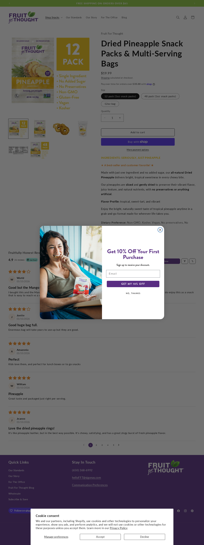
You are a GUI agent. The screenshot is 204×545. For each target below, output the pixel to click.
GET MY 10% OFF (133, 284)
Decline (144, 536)
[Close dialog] (160, 229)
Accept (100, 536)
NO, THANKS (133, 293)
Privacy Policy (119, 528)
